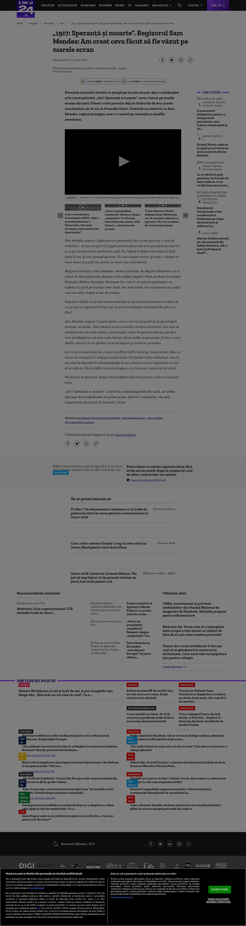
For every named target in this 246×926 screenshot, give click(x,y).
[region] (123, 897)
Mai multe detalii (37, 888)
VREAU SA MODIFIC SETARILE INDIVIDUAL (218, 900)
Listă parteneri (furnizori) (122, 897)
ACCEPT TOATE (219, 889)
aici (39, 908)
